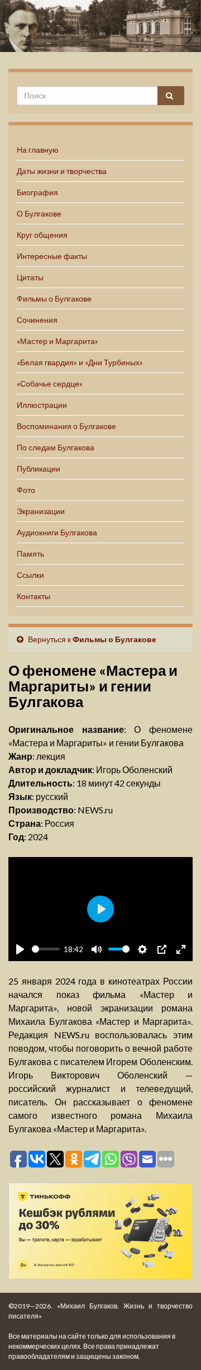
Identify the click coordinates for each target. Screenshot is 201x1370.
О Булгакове (39, 213)
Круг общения (42, 234)
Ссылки (30, 575)
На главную (38, 149)
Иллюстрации (42, 404)
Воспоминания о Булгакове (66, 426)
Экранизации (41, 511)
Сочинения (37, 319)
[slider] (46, 949)
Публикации (38, 468)
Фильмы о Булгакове (54, 298)
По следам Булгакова (55, 447)
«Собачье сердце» (50, 383)
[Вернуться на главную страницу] (100, 26)
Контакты (33, 596)
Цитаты (30, 277)
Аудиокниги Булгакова (57, 532)
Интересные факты (52, 256)
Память (30, 553)
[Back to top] (176, 1345)
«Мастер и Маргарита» (57, 341)
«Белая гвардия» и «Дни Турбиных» (80, 362)
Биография (37, 192)
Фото (26, 490)
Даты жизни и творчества (62, 171)
